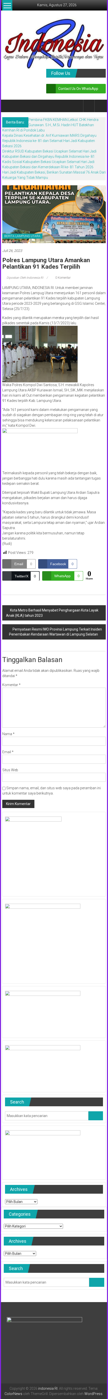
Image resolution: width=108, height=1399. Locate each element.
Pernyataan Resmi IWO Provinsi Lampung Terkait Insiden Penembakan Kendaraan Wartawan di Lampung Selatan (55, 631)
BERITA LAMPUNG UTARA (22, 236)
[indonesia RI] (8, 106)
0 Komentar (63, 277)
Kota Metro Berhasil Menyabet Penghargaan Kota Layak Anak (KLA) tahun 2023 (52, 612)
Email (8, 752)
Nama (8, 734)
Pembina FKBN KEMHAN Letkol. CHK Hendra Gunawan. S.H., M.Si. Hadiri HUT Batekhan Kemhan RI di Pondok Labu (50, 125)
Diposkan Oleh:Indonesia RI (25, 277)
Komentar (11, 685)
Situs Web (10, 770)
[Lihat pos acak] (100, 105)
